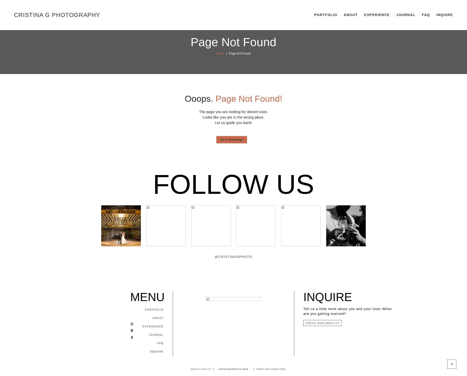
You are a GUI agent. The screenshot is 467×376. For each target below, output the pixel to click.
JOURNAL (405, 15)
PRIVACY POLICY (201, 369)
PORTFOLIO (325, 15)
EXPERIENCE (377, 15)
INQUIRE (444, 15)
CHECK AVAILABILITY (322, 323)
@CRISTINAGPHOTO (233, 256)
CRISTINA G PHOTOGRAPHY (57, 15)
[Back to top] (451, 364)
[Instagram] (132, 324)
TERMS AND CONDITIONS (270, 369)
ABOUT (351, 15)
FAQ (426, 15)
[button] (231, 139)
